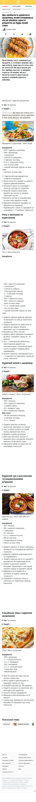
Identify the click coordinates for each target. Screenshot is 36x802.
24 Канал (5, 6)
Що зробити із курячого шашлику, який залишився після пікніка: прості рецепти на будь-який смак (28, 9)
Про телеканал (6, 763)
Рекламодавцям (22, 754)
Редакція (4, 757)
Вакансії (4, 769)
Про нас (4, 754)
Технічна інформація (24, 763)
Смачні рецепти (16, 9)
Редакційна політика (8, 760)
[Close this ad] (34, 791)
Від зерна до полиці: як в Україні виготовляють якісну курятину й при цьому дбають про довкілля (18, 115)
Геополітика (16, 6)
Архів (19, 769)
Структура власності (7, 772)
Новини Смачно (6, 9)
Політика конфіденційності (25, 760)
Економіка (28, 6)
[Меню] (3, 2)
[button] (5, 34)
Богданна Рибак (11, 29)
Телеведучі (5, 766)
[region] (18, 797)
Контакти (21, 766)
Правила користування (24, 757)
